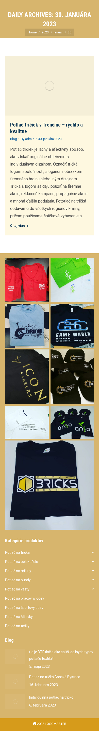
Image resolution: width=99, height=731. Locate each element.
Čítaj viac (17, 226)
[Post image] (15, 656)
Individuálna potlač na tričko (51, 697)
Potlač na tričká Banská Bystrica (54, 677)
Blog (13, 139)
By (27, 139)
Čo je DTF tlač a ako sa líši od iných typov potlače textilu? (61, 655)
